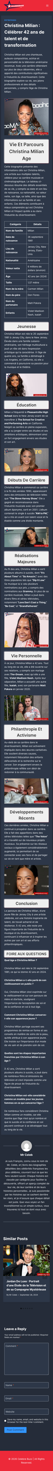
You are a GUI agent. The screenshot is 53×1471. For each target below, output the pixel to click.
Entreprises (10, 20)
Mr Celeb (26, 1154)
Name (10, 1385)
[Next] (44, 1275)
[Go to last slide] (8, 1275)
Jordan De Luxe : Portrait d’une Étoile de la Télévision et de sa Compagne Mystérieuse (26, 1285)
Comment (12, 1346)
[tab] (21, 1308)
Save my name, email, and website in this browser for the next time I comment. (27, 1420)
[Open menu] (47, 6)
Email (9, 1398)
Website (10, 1411)
